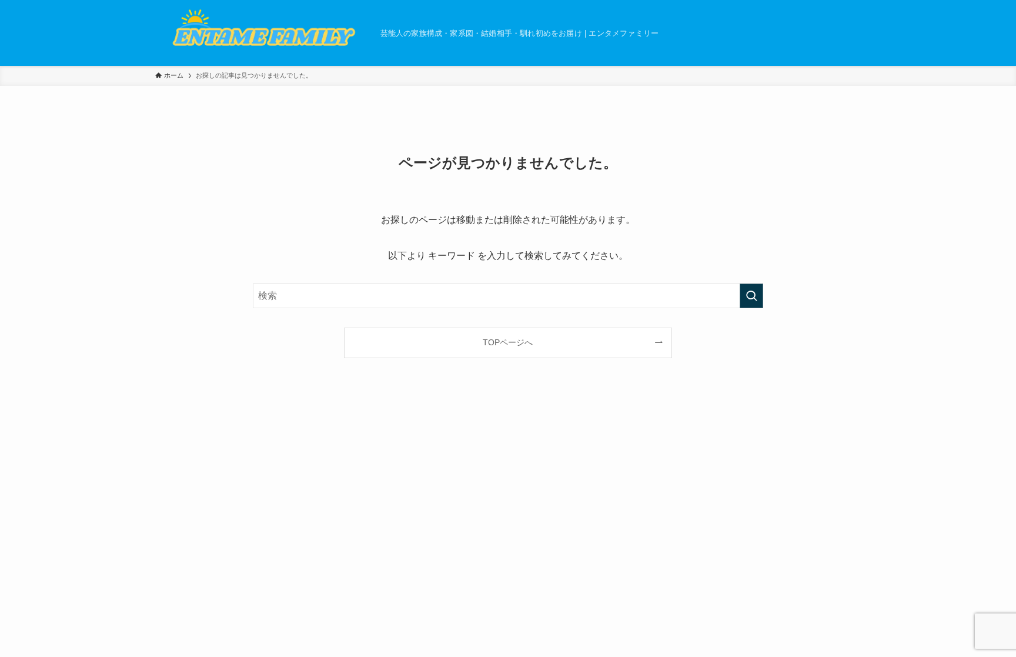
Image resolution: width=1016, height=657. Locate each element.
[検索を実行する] (751, 296)
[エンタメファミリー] (263, 32)
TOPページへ (508, 342)
